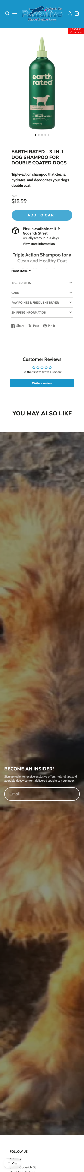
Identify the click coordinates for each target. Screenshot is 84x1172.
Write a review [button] (42, 383)
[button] (35, 135)
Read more (19, 270)
